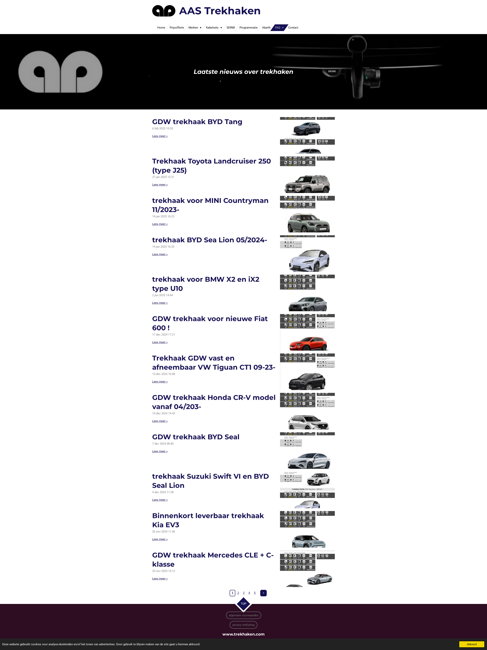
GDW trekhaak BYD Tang (197, 121)
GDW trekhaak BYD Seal (196, 437)
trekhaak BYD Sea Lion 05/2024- (209, 240)
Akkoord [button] (472, 644)
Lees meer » (160, 136)
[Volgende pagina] (263, 593)
